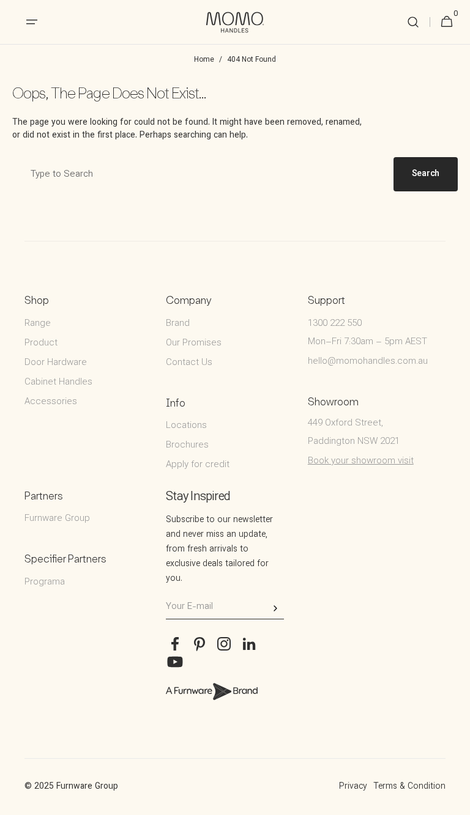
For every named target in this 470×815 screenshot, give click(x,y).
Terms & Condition (409, 787)
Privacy (353, 787)
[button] (413, 22)
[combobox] (200, 174)
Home (204, 59)
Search (425, 174)
